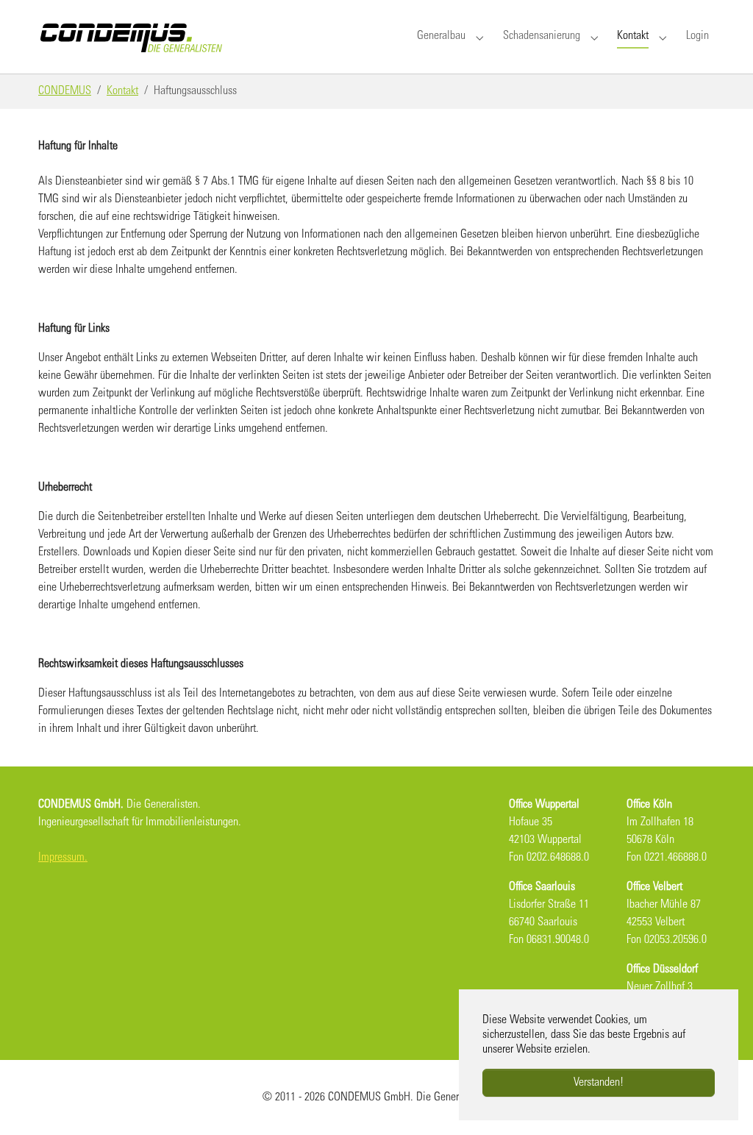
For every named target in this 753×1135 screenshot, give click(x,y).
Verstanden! (599, 1083)
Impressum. (63, 858)
